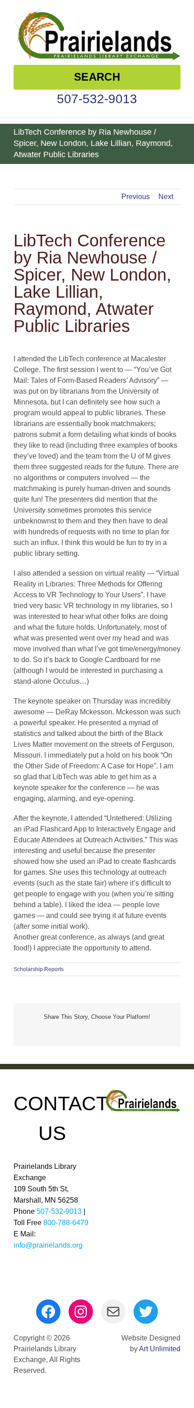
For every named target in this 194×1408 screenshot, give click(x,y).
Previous (135, 196)
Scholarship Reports (39, 969)
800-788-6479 (65, 1222)
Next (165, 196)
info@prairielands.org (48, 1245)
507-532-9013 (97, 99)
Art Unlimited (159, 1349)
